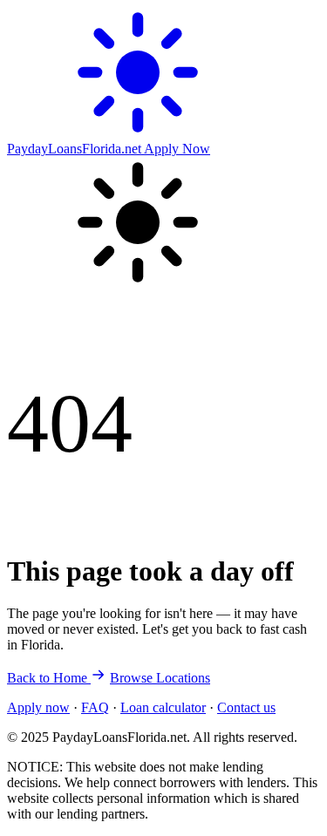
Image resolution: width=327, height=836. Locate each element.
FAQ (95, 707)
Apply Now (177, 148)
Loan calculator (163, 707)
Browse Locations (160, 677)
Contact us (246, 707)
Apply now (38, 707)
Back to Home (49, 677)
